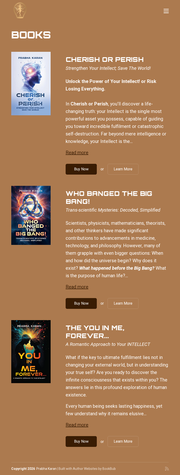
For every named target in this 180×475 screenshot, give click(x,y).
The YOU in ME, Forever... (95, 332)
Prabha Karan (46, 469)
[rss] (167, 468)
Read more (77, 152)
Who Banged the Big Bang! (109, 197)
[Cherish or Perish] (31, 83)
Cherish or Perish (105, 59)
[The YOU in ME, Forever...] (31, 351)
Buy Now (81, 169)
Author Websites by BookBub (94, 469)
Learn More (123, 169)
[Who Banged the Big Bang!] (31, 215)
